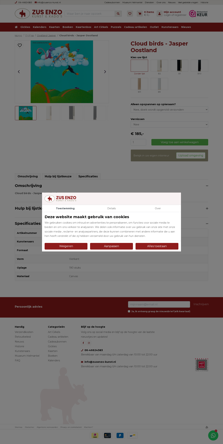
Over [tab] (158, 208)
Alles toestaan (157, 246)
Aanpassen (111, 246)
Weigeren (66, 246)
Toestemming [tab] (65, 208)
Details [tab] (111, 208)
